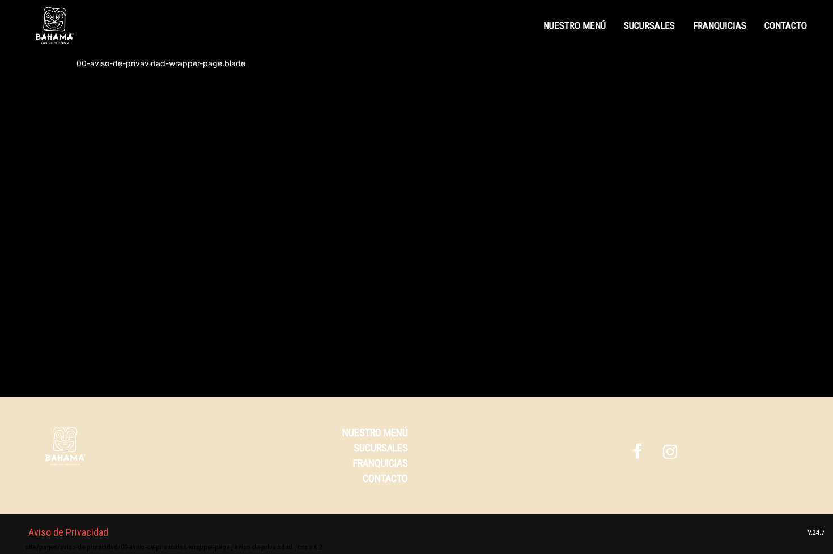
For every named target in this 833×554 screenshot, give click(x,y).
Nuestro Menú (574, 25)
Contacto (785, 25)
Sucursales (649, 25)
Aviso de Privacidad (68, 532)
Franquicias (719, 25)
